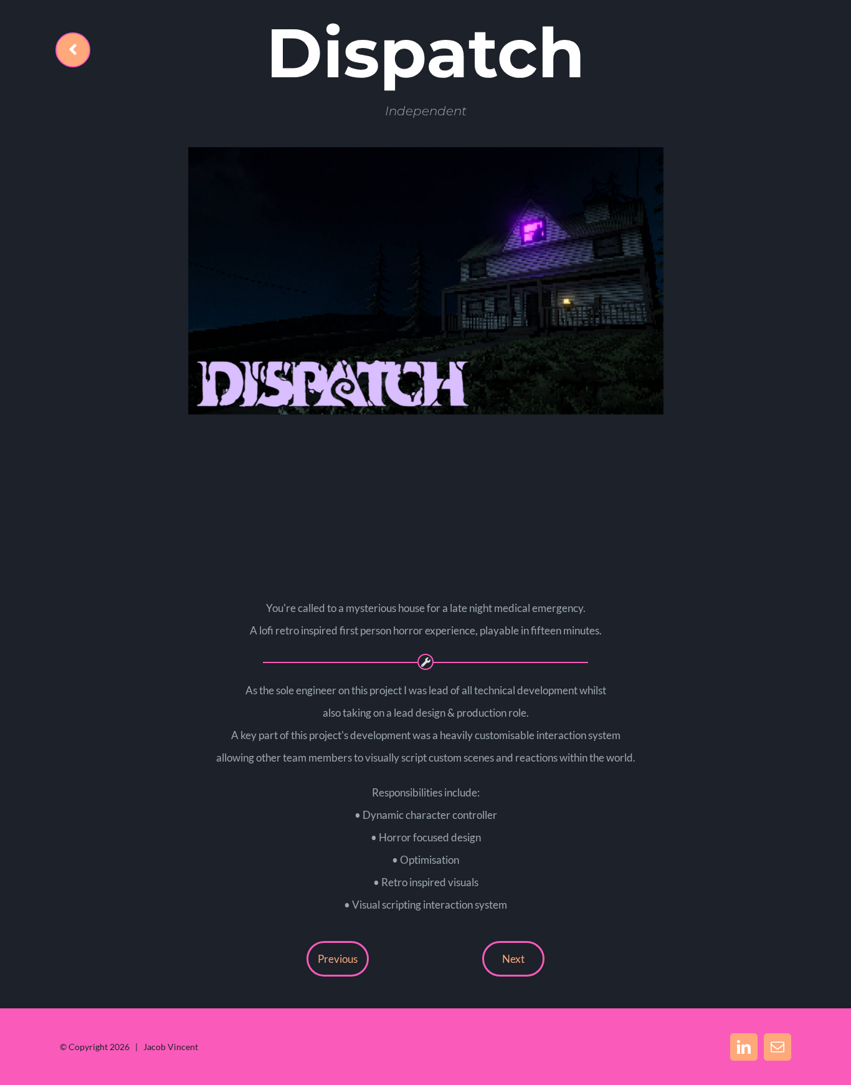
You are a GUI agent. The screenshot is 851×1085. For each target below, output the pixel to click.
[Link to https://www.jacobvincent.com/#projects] (72, 49)
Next (513, 958)
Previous (338, 958)
